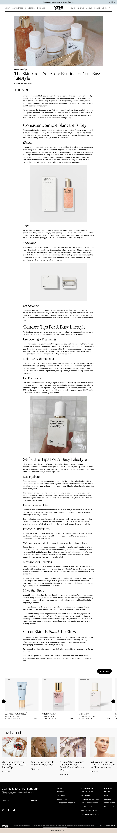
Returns (107, 791)
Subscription (62, 799)
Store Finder (109, 803)
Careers (107, 799)
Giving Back (85, 795)
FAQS (106, 795)
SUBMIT (34, 801)
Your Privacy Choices (90, 799)
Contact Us (109, 807)
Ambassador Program (66, 803)
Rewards (60, 791)
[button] (58, 830)
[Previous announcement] (109, 2)
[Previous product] (4, 701)
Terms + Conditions (89, 811)
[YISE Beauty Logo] (5, 826)
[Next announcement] (114, 2)
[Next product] (113, 701)
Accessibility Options (90, 814)
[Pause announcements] (112, 2)
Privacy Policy (87, 807)
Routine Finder (87, 791)
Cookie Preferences (89, 803)
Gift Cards (61, 795)
